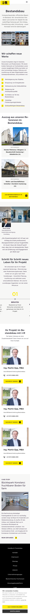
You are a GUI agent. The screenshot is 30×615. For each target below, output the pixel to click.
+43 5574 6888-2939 (12, 375)
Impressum (15, 557)
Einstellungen (15, 611)
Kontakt (15, 552)
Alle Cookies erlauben (15, 607)
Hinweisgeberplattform (15, 583)
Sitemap (15, 561)
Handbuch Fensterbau (15, 548)
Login (15, 587)
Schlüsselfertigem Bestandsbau (15, 105)
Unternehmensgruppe (15, 574)
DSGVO (15, 570)
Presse (15, 566)
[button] (27, 44)
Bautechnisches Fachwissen (15, 579)
